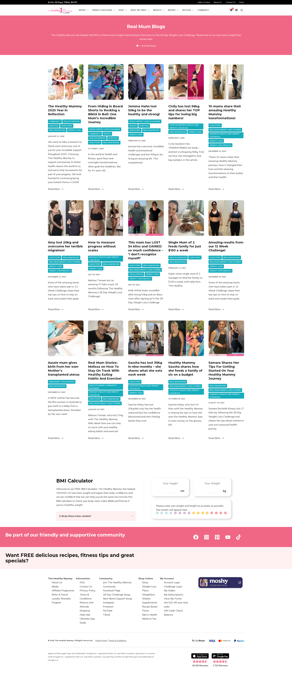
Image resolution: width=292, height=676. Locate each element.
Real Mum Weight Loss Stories (225, 130)
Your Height (170, 483)
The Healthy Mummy (60, 578)
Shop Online (145, 578)
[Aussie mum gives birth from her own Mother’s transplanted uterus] (65, 338)
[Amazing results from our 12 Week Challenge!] (226, 218)
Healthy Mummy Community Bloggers (103, 386)
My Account (167, 578)
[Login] (236, 10)
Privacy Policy (88, 590)
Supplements (149, 602)
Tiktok (106, 614)
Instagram (108, 602)
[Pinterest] (217, 537)
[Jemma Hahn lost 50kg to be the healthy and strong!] (146, 82)
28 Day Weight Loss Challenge (104, 129)
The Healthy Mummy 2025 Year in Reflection (65, 110)
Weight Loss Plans (102, 10)
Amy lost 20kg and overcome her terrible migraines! (65, 246)
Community (203, 10)
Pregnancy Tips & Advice (61, 381)
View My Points (173, 598)
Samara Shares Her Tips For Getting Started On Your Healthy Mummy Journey (224, 370)
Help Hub (85, 614)
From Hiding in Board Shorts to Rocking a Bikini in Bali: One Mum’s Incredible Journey (105, 114)
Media (55, 586)
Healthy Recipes (72, 121)
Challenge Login (173, 586)
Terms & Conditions (117, 640)
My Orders (169, 590)
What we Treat (138, 10)
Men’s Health (149, 614)
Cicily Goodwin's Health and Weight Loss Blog (184, 126)
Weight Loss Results (220, 145)
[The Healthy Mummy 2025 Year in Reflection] (65, 82)
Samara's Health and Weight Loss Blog (225, 135)
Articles (186, 10)
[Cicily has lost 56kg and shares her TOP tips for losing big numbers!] (186, 82)
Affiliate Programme (63, 590)
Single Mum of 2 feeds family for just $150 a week (184, 246)
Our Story (66, 126)
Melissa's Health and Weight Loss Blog (104, 258)
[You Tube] (227, 537)
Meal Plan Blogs (178, 257)
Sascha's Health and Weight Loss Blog (144, 387)
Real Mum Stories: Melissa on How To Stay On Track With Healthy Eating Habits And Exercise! (104, 370)
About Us (218, 2)
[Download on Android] (220, 655)
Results (157, 10)
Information (83, 578)
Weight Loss (74, 130)
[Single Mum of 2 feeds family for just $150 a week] (186, 218)
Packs (145, 610)
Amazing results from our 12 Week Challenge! (226, 246)
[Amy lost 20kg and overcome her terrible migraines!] (65, 218)
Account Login (172, 582)
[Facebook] (195, 537)
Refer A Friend (204, 2)
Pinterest (108, 606)
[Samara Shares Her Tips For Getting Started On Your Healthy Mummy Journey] (226, 338)
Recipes (171, 10)
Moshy (82, 10)
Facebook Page (111, 590)
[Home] (137, 46)
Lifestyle (53, 126)
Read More (54, 189)
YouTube (107, 610)
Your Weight (212, 483)
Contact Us (230, 2)
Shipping (85, 610)
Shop (121, 10)
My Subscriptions (173, 594)
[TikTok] (238, 537)
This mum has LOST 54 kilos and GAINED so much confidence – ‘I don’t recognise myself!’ (145, 250)
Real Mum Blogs (57, 130)
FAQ (82, 582)
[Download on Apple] (200, 655)
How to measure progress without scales (102, 246)
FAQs (241, 2)
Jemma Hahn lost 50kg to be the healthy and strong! (144, 110)
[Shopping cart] (230, 10)
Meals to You (149, 618)
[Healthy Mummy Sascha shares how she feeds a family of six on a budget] (186, 338)
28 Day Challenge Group (116, 594)
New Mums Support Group (117, 598)
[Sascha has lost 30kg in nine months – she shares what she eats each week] (146, 338)
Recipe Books (150, 606)
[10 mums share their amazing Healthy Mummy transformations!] (226, 82)
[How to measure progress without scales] (106, 218)
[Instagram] (206, 537)
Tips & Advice (136, 274)
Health (107, 133)
